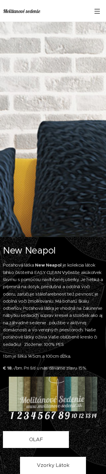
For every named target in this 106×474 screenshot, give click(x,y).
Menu (97, 11)
